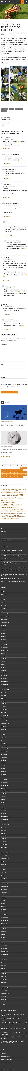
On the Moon (7, 504)
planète (20, 505)
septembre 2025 (5, 622)
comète (4, 491)
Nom (2, 364)
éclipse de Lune (22, 516)
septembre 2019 (5, 824)
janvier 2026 (4, 611)
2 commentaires (8, 452)
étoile (12, 518)
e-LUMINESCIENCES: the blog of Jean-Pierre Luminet (14, 1023)
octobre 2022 (4, 720)
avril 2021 (3, 771)
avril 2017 (3, 906)
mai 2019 (3, 836)
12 (2, 472)
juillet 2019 (3, 830)
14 (10, 472)
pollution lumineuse (6, 510)
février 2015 (4, 979)
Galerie (3, 33)
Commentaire (5, 344)
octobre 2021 (4, 754)
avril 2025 (3, 636)
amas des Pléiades (6, 489)
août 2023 (3, 692)
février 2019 (4, 844)
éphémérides (5, 518)
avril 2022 (3, 737)
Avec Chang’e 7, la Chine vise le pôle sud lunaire (12, 553)
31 (21, 477)
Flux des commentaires (6, 1059)
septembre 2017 (5, 892)
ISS (15, 495)
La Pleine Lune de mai (6, 118)
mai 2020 (3, 802)
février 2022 (4, 743)
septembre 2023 (5, 689)
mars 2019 (3, 841)
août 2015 (3, 962)
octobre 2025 (4, 619)
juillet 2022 (3, 729)
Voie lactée (9, 516)
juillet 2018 (3, 864)
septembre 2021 (5, 757)
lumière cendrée (6, 498)
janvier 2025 (4, 644)
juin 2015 (3, 968)
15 (14, 472)
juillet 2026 (3, 594)
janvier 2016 (4, 948)
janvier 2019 (4, 847)
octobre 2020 (4, 788)
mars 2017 (3, 909)
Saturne (14, 509)
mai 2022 (3, 734)
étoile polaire (16, 518)
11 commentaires (8, 427)
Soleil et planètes (5, 537)
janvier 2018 (4, 881)
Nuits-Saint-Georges (6, 502)
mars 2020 (3, 808)
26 (2, 477)
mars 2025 (3, 639)
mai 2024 (3, 667)
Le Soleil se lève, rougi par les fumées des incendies (13, 581)
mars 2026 (3, 605)
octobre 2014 (4, 990)
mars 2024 (3, 673)
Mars (3, 500)
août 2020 (3, 793)
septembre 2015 (5, 959)
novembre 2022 (4, 718)
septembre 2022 (5, 723)
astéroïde (18, 489)
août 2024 (3, 659)
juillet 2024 (3, 661)
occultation (13, 502)
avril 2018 (3, 872)
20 (6, 474)
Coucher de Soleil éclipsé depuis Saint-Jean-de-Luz (13, 567)
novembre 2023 (4, 684)
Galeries (7, 402)
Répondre (7, 148)
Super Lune (15, 511)
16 (17, 472)
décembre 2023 (4, 681)
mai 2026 (3, 599)
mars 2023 (3, 706)
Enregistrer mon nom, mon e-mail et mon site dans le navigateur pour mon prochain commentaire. (14, 386)
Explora (3, 1025)
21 (10, 474)
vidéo (2, 516)
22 (14, 474)
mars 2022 (3, 740)
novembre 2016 (4, 920)
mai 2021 (3, 768)
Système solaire (20, 511)
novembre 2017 (4, 886)
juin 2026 (3, 597)
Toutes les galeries (6, 456)
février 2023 (4, 709)
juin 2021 (3, 765)
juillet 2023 (3, 695)
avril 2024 (3, 670)
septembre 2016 (5, 926)
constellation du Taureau (18, 492)
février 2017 (4, 912)
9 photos (10, 446)
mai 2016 (3, 937)
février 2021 (4, 777)
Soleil (20, 509)
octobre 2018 (4, 855)
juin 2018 (3, 867)
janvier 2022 (4, 746)
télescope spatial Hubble (19, 513)
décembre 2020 (4, 782)
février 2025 (4, 642)
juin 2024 (3, 664)
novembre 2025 (4, 616)
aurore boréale (23, 489)
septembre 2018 (5, 858)
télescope (4, 110)
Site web (3, 377)
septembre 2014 (5, 993)
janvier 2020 (4, 813)
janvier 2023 (4, 712)
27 (6, 477)
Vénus (16, 515)
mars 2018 (3, 875)
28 (10, 477)
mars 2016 (3, 943)
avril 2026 (3, 602)
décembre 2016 (4, 917)
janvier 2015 (4, 982)
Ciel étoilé (3, 531)
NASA (12, 501)
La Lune (2, 528)
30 (17, 477)
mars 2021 (3, 774)
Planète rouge (5, 507)
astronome (5, 109)
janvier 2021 (4, 779)
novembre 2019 (4, 819)
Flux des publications (6, 1056)
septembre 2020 (5, 791)
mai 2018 (3, 869)
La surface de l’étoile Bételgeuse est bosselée (11, 550)
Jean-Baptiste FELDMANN (17, 33)
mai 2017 (3, 903)
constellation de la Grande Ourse (7, 492)
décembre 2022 (4, 715)
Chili (2, 491)
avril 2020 (3, 805)
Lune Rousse (5, 124)
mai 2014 (3, 1004)
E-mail (3, 371)
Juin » (25, 479)
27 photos (11, 421)
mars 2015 (3, 976)
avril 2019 (3, 838)
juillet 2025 (3, 628)
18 (25, 472)
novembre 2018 (4, 853)
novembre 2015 (4, 954)
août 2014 (3, 996)
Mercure (8, 501)
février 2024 (4, 675)
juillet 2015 (3, 965)
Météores (3, 534)
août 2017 (3, 895)
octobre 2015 (4, 957)
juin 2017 (3, 900)
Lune (14, 497)
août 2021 (3, 760)
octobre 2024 (4, 653)
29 (14, 477)
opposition (15, 505)
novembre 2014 (4, 988)
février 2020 (4, 810)
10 (21, 470)
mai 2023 (3, 701)
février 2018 (4, 878)
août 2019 (3, 827)
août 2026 (3, 591)
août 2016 (3, 928)
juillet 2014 (3, 999)
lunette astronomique (20, 498)
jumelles (12, 109)
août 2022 (3, 726)
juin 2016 (3, 934)
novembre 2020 (4, 785)
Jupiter (19, 494)
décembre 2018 (4, 850)
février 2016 (4, 945)
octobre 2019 (4, 822)
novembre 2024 (4, 650)
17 (21, 472)
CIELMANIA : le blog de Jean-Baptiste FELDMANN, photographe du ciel (11, 2)
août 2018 (3, 861)
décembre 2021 (4, 748)
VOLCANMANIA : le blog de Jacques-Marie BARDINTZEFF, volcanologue (13, 1041)
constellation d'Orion (12, 491)
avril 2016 (3, 940)
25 (25, 474)
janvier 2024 (4, 678)
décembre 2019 (4, 816)
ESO (13, 495)
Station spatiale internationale (7, 511)
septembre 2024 (5, 656)
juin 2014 (3, 1002)
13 (6, 472)
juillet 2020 (3, 796)
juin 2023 (3, 698)
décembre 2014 (4, 985)
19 (2, 474)
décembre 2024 (4, 647)
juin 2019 (3, 833)
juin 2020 (3, 799)
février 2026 (4, 608)
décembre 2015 (4, 951)
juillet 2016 (3, 931)
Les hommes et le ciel (6, 21)
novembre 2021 (4, 751)
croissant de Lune (6, 495)
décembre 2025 (4, 614)
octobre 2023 (4, 687)
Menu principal (26, 2)
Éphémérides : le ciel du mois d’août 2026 (11, 578)
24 (21, 474)
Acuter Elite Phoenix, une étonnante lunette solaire (13, 555)
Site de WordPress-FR (6, 1062)
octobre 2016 (4, 923)
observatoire (19, 109)
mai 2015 (3, 971)
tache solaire (4, 513)
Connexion (3, 1053)
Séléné (25, 511)
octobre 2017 (4, 889)
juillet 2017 (3, 898)
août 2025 (3, 625)
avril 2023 (3, 703)
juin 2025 (3, 630)
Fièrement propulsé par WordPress (8, 1069)
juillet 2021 (3, 763)
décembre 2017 (4, 883)
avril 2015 (3, 973)
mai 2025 (3, 633)
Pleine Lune (15, 507)
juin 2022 (3, 732)
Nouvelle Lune (17, 500)
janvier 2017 (4, 914)
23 (17, 474)
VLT (5, 516)
